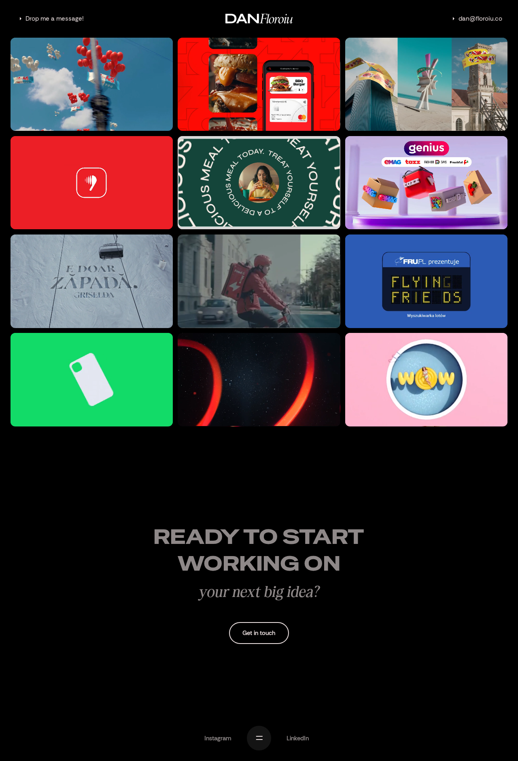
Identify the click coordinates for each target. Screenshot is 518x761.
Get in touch (258, 633)
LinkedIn (298, 738)
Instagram (217, 738)
